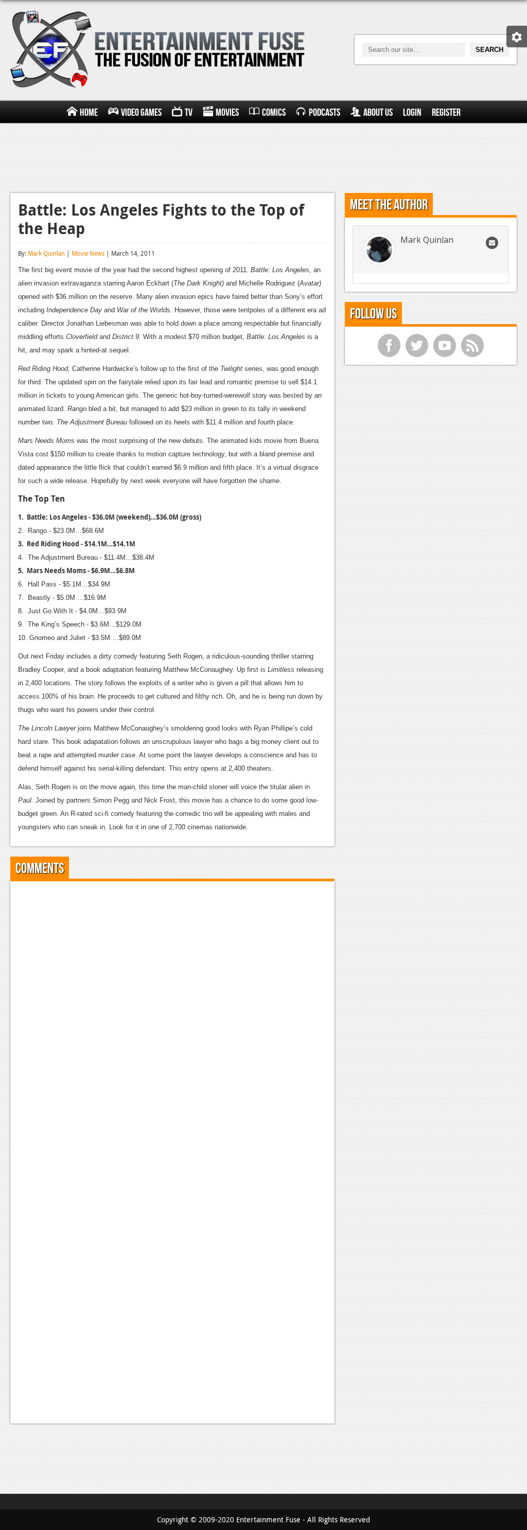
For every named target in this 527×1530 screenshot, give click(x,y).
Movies (227, 112)
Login (412, 112)
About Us (378, 112)
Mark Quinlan (46, 253)
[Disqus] (172, 1017)
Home (89, 112)
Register (446, 112)
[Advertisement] (263, 156)
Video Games (141, 112)
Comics (274, 112)
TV (188, 112)
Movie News (88, 253)
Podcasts (324, 112)
